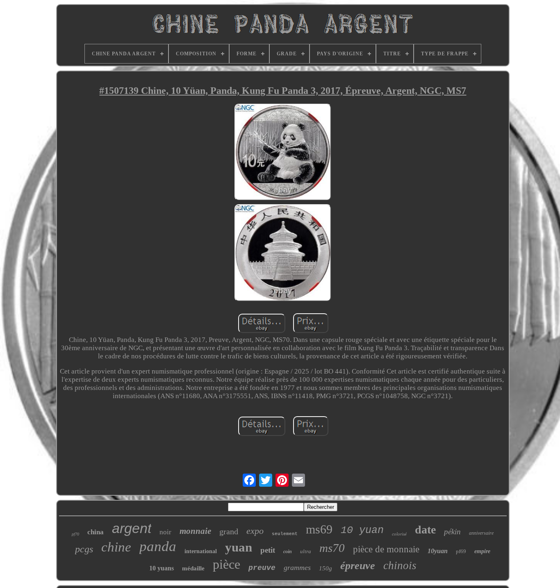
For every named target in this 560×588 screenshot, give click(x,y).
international (200, 551)
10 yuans (161, 568)
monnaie (195, 531)
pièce (226, 564)
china (95, 532)
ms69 (319, 529)
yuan (238, 547)
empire (482, 551)
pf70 (75, 534)
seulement (285, 533)
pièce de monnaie (386, 549)
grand (228, 531)
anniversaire (481, 533)
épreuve (357, 566)
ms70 (332, 547)
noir (165, 532)
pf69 (461, 551)
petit (267, 550)
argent (131, 528)
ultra (305, 551)
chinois (400, 565)
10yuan (438, 550)
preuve (261, 568)
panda (157, 546)
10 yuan (362, 530)
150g (325, 568)
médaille (193, 568)
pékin (452, 531)
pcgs (84, 549)
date (425, 529)
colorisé (399, 533)
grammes (297, 567)
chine (116, 547)
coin (287, 551)
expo (255, 531)
